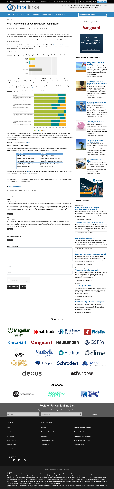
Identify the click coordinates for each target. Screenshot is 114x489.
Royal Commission (13, 186)
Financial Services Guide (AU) (82, 440)
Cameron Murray (80, 232)
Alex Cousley (79, 280)
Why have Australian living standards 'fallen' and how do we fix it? (51, 1)
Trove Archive (10, 449)
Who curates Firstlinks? (47, 432)
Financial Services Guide (52, 479)
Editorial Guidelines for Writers (82, 427)
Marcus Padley (91, 76)
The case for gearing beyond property (86, 270)
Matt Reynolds (80, 264)
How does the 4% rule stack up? (85, 238)
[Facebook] (34, 28)
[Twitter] (37, 28)
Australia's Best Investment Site (83, 436)
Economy (77, 283)
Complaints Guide (79, 444)
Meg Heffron (79, 219)
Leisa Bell (11, 28)
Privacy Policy (45, 444)
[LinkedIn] (40, 28)
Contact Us (44, 436)
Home (8, 14)
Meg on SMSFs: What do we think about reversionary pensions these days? (87, 208)
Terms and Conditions (80, 432)
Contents (9, 432)
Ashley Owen (79, 296)
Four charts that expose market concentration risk (90, 254)
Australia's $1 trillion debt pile (84, 286)
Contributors (36, 14)
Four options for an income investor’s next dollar (95, 141)
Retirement (78, 236)
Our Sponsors (10, 436)
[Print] (47, 28)
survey (21, 186)
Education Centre (11, 444)
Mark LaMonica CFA (92, 154)
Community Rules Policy (47, 440)
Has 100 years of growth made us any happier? (89, 302)
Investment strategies (80, 268)
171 (11, 19)
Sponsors (88, 1)
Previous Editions (25, 14)
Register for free (102, 1)
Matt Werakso (91, 116)
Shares (77, 252)
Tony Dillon (90, 173)
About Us (43, 427)
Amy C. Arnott (80, 248)
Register (94, 414)
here (33, 88)
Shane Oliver (91, 97)
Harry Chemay (91, 135)
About (94, 1)
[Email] (44, 28)
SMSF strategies (79, 205)
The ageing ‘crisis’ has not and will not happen (89, 222)
